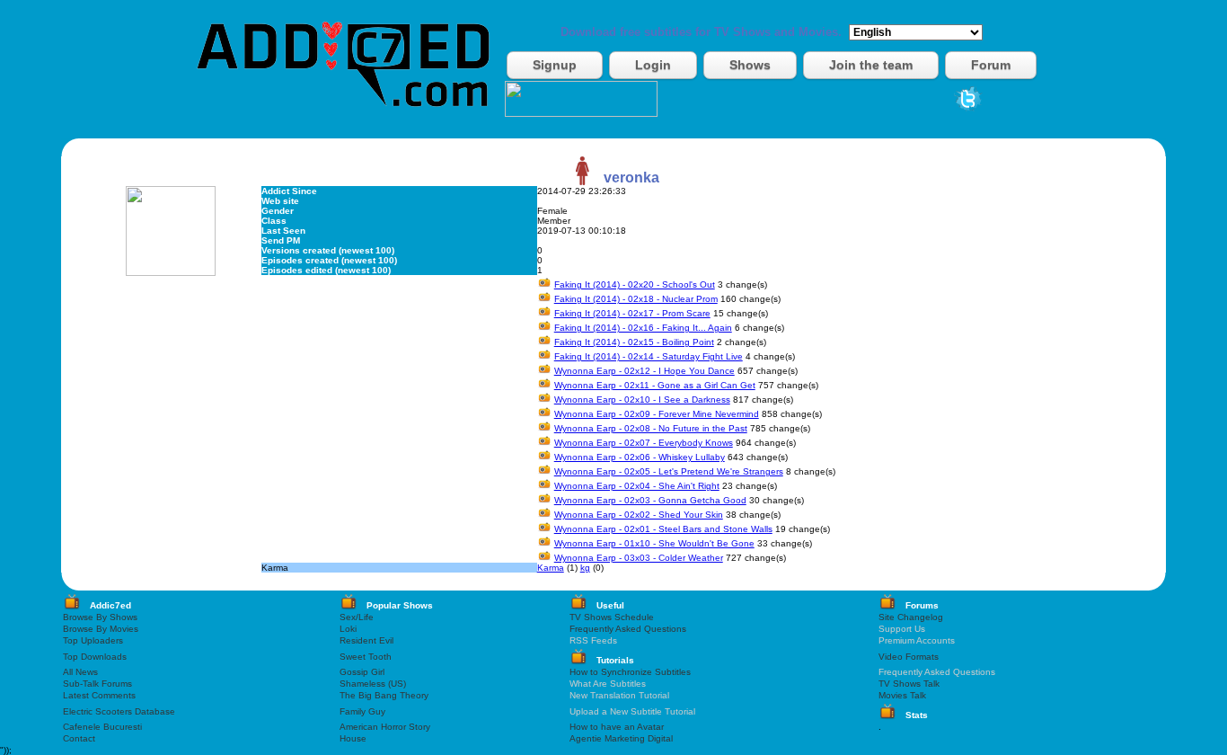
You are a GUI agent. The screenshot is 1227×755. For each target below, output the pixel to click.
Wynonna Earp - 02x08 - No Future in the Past (650, 428)
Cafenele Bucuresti (102, 727)
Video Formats (908, 657)
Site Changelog (910, 617)
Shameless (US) (373, 683)
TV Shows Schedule (611, 617)
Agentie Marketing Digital (621, 738)
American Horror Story (385, 727)
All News (80, 672)
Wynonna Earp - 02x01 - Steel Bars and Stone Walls (663, 529)
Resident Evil (366, 640)
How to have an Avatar (616, 727)
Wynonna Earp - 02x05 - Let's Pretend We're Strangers (668, 471)
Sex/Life (357, 617)
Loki (348, 629)
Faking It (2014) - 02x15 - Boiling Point (634, 342)
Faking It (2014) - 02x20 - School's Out (634, 284)
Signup (555, 65)
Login (653, 65)
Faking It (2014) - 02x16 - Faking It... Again (643, 328)
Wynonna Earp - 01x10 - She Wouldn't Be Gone (654, 543)
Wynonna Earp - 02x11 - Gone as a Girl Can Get (654, 385)
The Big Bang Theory (384, 695)
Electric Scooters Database (119, 711)
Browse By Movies (100, 629)
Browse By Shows (100, 617)
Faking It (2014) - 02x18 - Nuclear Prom (636, 299)
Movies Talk (902, 695)
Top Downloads (95, 657)
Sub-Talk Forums (97, 683)
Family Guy (362, 711)
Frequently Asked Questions (627, 629)
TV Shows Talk (909, 683)
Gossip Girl (362, 672)
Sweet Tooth (366, 657)
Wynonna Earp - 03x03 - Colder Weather (638, 558)
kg (585, 568)
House (353, 738)
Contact (79, 738)
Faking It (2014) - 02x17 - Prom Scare (632, 313)
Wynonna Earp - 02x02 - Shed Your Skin (638, 515)
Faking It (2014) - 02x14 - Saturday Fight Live (648, 356)
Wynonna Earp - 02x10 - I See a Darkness (642, 399)
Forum (991, 65)
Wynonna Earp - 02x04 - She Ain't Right (636, 486)
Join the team (871, 65)
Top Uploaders (93, 640)
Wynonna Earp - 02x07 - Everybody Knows (643, 443)
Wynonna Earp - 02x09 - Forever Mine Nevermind (656, 414)
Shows (750, 65)
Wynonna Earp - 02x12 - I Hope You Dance (644, 371)
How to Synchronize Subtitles (630, 672)
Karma (550, 568)
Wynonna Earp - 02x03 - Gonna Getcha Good (650, 500)
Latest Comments (99, 695)
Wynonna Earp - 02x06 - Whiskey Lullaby (639, 457)
